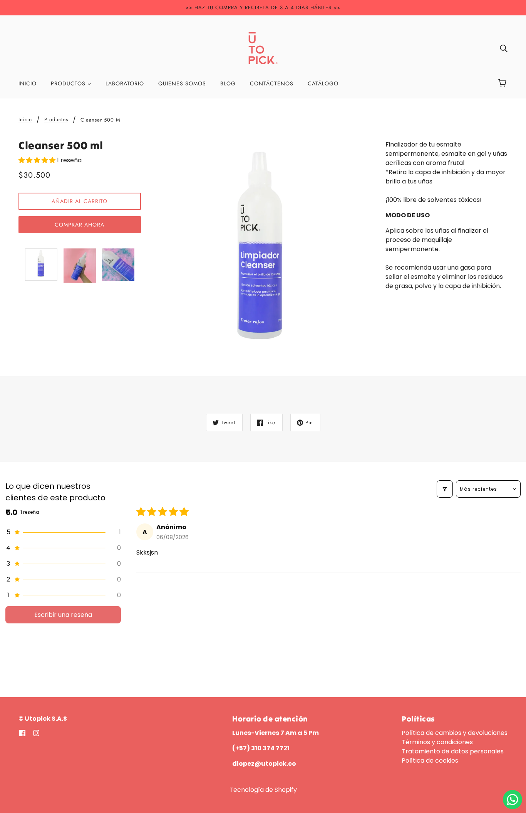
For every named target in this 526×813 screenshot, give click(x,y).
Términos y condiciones (437, 742)
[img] (504, 48)
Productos (56, 120)
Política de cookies (430, 760)
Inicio (25, 120)
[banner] (263, 47)
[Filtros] (445, 489)
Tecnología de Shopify (263, 789)
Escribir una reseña (63, 614)
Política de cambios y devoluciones (455, 732)
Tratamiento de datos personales (453, 751)
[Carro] (503, 83)
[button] (37, 160)
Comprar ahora (79, 224)
